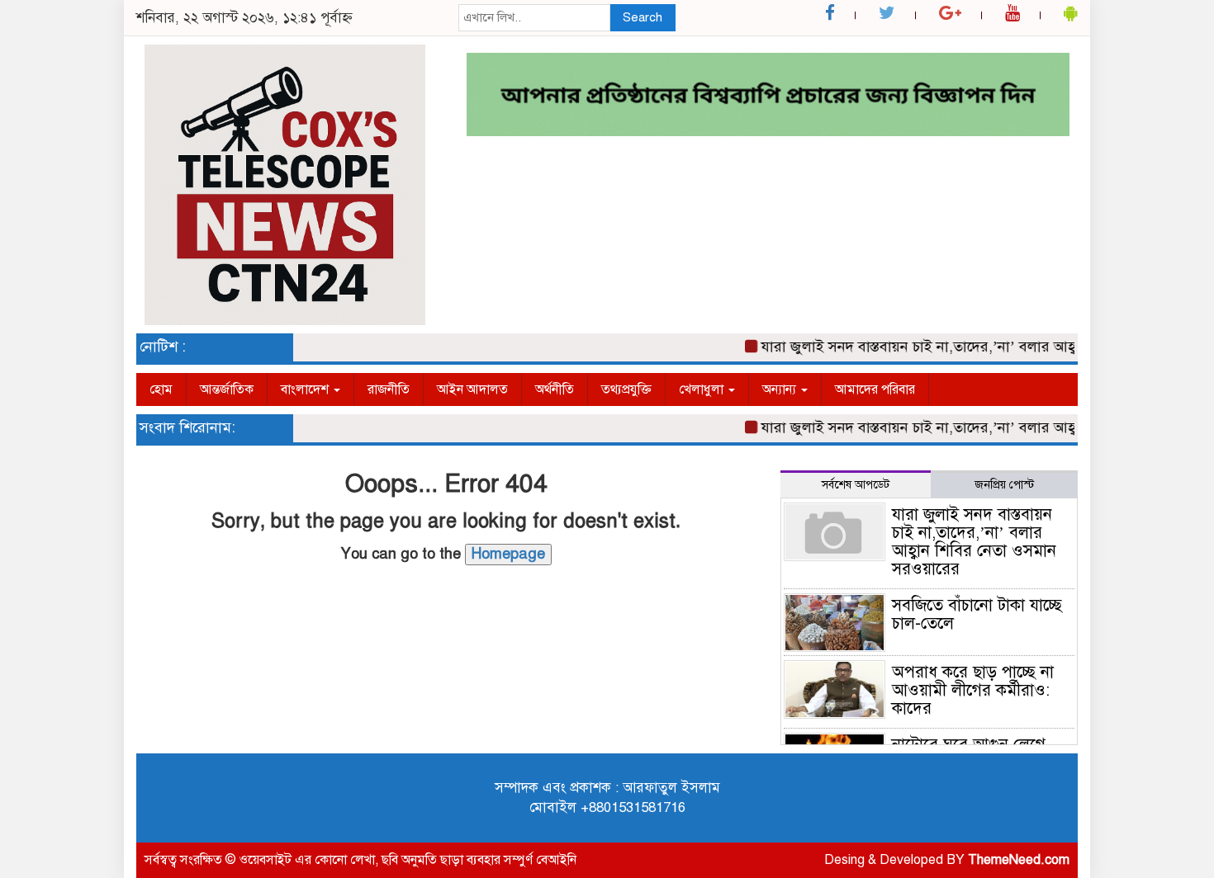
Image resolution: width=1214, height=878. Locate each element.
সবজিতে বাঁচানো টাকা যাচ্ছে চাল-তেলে (977, 614)
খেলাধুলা (703, 389)
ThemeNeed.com (1018, 860)
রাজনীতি (389, 389)
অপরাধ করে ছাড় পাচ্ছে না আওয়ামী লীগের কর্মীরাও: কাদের (973, 690)
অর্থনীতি (554, 389)
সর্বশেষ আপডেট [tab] (855, 485)
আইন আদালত (472, 389)
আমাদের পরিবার (875, 389)
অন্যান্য (780, 389)
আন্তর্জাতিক (227, 389)
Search (642, 17)
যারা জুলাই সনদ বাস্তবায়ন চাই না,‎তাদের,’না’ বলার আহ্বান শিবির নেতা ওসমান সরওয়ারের (974, 541)
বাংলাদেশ (306, 389)
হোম (161, 389)
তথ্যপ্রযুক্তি (626, 389)
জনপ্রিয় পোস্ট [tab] (1004, 485)
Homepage (508, 554)
